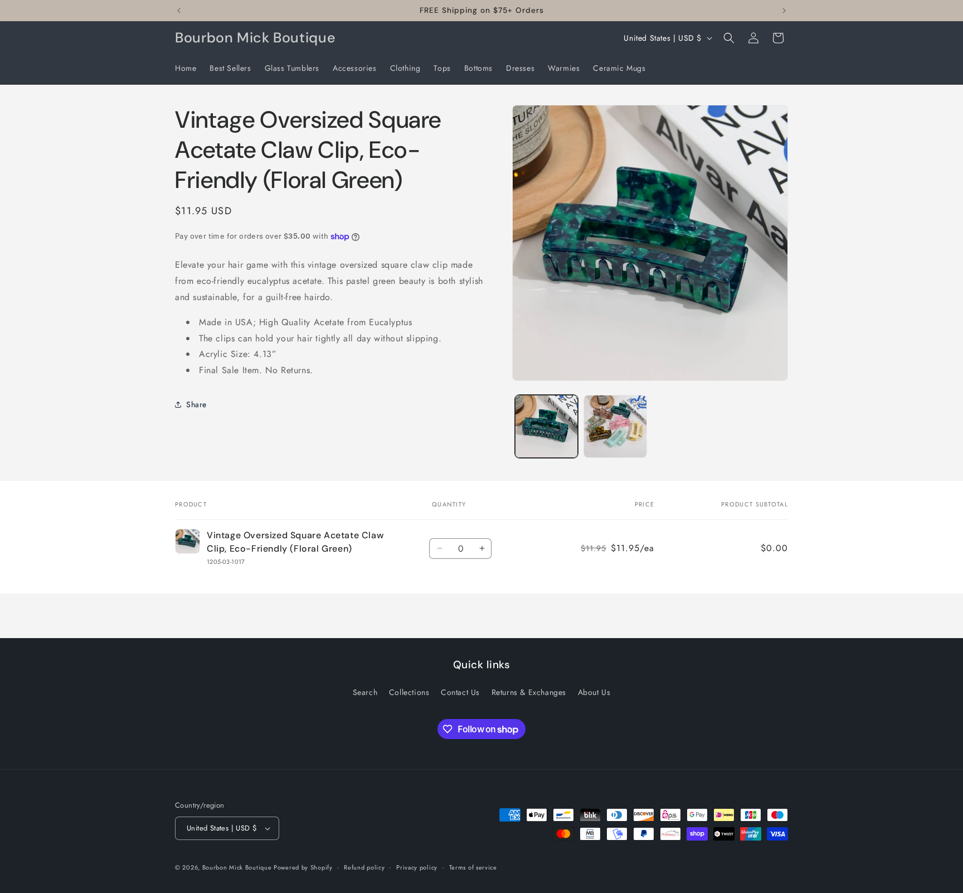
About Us (594, 692)
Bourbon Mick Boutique (238, 867)
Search (365, 692)
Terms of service (473, 867)
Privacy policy (416, 867)
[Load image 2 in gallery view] (614, 426)
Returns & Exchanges (529, 692)
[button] (729, 38)
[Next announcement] (784, 10)
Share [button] (196, 404)
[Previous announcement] (179, 10)
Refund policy (364, 867)
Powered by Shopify (303, 867)
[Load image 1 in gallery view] (546, 426)
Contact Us (460, 692)
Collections (409, 692)
